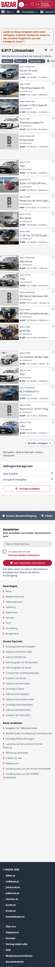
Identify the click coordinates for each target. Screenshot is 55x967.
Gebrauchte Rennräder (18, 710)
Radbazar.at (23, 763)
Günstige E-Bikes (15, 688)
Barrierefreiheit (26, 961)
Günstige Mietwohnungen (29, 738)
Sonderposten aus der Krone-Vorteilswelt (29, 768)
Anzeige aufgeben (29, 488)
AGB (20, 950)
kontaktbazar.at (27, 916)
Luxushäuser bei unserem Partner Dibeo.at (23, 745)
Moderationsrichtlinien (19, 955)
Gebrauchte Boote (16, 657)
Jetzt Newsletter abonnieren (29, 563)
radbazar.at (24, 881)
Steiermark (12, 612)
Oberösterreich (14, 601)
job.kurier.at (25, 887)
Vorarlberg (12, 628)
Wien (8, 591)
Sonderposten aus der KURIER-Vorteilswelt (21, 775)
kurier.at (22, 905)
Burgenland (12, 633)
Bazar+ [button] (20, 61)
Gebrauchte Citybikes (17, 694)
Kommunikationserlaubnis (24, 555)
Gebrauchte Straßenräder (20, 699)
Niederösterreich (15, 596)
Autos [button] (6, 61)
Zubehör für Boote (16, 678)
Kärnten (10, 617)
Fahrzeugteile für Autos (18, 667)
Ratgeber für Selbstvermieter (29, 728)
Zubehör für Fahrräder (18, 715)
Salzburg (10, 607)
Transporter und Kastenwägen (22, 673)
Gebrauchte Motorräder (19, 651)
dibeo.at (22, 875)
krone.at (22, 910)
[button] (22, 4)
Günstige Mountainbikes (19, 704)
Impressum (24, 932)
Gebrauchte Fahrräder (18, 683)
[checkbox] (27, 553)
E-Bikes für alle (25, 758)
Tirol (8, 623)
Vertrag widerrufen (17, 944)
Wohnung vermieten (28, 752)
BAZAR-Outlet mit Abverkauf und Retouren (29, 733)
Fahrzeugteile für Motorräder (22, 662)
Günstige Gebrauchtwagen (20, 646)
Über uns (11, 926)
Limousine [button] (35, 61)
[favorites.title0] (32, 4)
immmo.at (24, 899)
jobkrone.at (24, 893)
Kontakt (10, 938)
